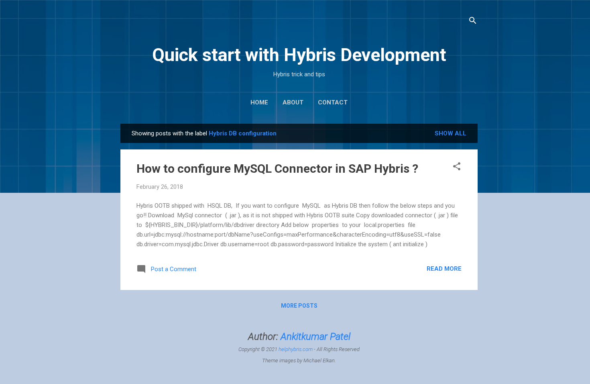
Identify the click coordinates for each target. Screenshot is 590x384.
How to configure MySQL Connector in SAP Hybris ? (277, 168)
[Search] (473, 22)
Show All (450, 133)
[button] (457, 167)
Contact (333, 102)
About (293, 102)
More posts (299, 305)
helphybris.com (296, 349)
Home (259, 102)
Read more (444, 268)
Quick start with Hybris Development (299, 54)
